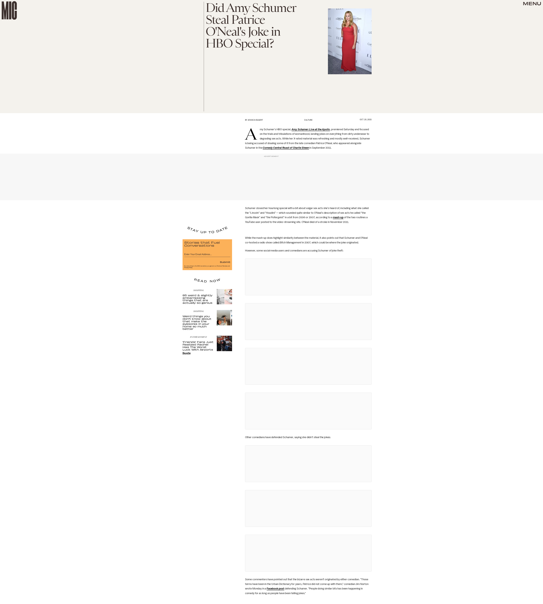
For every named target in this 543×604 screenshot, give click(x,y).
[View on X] (308, 277)
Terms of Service (222, 266)
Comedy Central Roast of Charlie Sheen (286, 147)
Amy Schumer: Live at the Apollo (311, 129)
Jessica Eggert (255, 120)
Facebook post (275, 588)
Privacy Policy (188, 267)
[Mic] (9, 10)
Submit (225, 261)
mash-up (338, 217)
